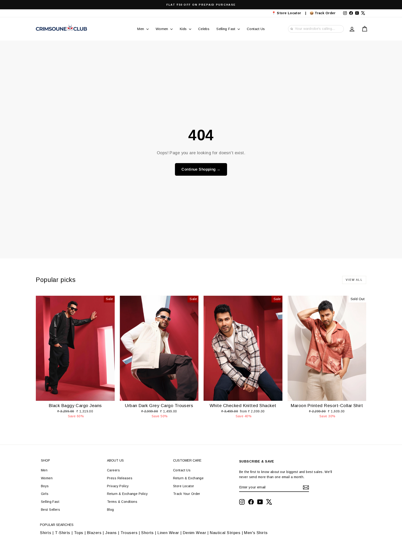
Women (162, 29)
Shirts (45, 533)
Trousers (129, 533)
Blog (110, 509)
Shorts (147, 533)
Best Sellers (50, 509)
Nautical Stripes (225, 533)
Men (141, 29)
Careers (113, 470)
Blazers (94, 533)
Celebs (203, 29)
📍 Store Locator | (289, 13)
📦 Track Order (325, 13)
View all (354, 279)
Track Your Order (186, 494)
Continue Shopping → (200, 169)
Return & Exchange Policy (127, 494)
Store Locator (183, 486)
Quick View (75, 396)
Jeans (111, 533)
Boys (45, 486)
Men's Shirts (256, 533)
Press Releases (119, 478)
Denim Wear (194, 533)
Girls (44, 494)
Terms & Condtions (122, 502)
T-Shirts (62, 533)
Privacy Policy (118, 486)
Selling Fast (226, 29)
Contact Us (256, 29)
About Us (115, 460)
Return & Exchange (188, 478)
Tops (78, 533)
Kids (184, 29)
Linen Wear (167, 533)
